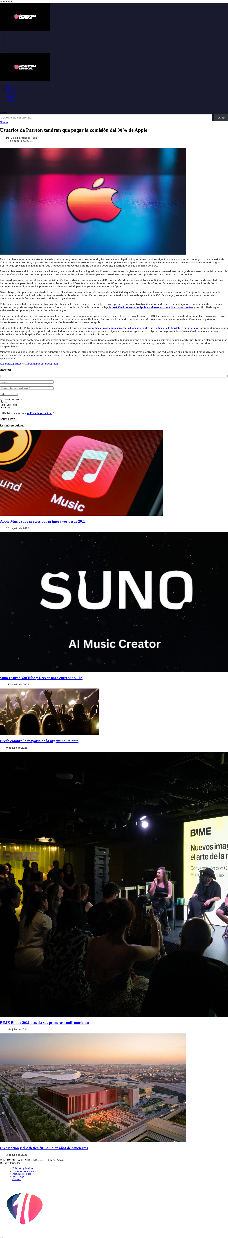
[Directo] (19, 402)
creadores (20, 363)
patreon (54, 363)
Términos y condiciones (24, 1171)
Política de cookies (21, 1173)
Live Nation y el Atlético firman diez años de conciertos (44, 1148)
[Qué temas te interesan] (19, 399)
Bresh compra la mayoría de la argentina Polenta (39, 741)
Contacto (16, 1179)
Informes (10, 91)
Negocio (47, 363)
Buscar (3, 113)
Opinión (10, 96)
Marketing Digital (34, 363)
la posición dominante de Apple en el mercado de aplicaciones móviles (150, 307)
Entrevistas (11, 94)
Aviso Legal (18, 1176)
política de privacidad (39, 413)
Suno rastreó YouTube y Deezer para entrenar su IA (41, 678)
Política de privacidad (23, 1168)
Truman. (25, 1163)
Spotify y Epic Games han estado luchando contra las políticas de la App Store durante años (144, 328)
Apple (13, 363)
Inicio (9, 85)
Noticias (10, 88)
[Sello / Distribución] (19, 405)
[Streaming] (19, 407)
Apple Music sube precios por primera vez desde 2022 (43, 521)
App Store (5, 363)
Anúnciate (11, 99)
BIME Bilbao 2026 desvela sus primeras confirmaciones (44, 1023)
